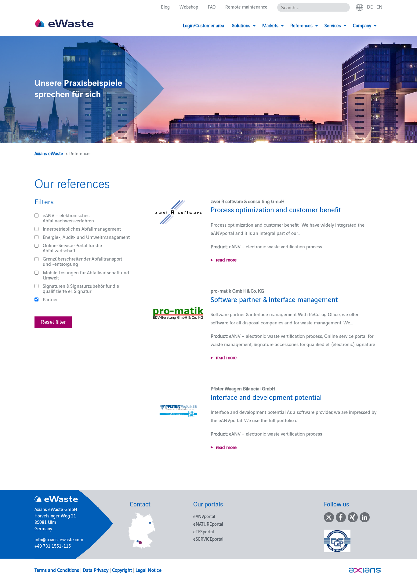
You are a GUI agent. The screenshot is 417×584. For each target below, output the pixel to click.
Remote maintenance (246, 6)
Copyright (122, 569)
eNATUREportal (208, 523)
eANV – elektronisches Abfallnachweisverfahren (68, 218)
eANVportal (204, 516)
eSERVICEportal (208, 538)
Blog (165, 6)
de (370, 6)
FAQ (212, 6)
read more (226, 259)
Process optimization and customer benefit (276, 209)
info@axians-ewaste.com (58, 539)
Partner (50, 299)
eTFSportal (203, 531)
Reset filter (53, 322)
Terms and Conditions (56, 569)
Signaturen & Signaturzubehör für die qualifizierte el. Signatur (81, 288)
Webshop (188, 6)
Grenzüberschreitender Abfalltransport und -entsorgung (82, 261)
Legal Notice (148, 569)
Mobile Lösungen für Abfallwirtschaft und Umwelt (86, 275)
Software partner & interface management (274, 299)
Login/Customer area (203, 25)
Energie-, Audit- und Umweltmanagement (86, 236)
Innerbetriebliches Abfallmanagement (82, 228)
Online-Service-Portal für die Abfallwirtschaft (72, 248)
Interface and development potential (266, 397)
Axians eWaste (48, 153)
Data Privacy (95, 569)
